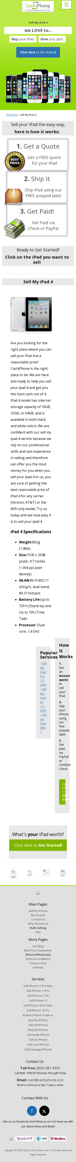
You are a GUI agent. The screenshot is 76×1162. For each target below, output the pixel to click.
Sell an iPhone (38, 1040)
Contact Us (38, 919)
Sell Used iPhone (38, 1044)
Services (12, 115)
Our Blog (38, 946)
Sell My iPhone (38, 911)
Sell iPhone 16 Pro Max (38, 1005)
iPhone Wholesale (38, 955)
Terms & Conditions (38, 959)
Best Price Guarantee (38, 950)
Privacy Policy (38, 963)
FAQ (38, 932)
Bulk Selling (38, 928)
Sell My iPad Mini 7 (43, 723)
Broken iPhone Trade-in (38, 1015)
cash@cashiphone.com (46, 1080)
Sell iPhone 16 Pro (38, 1010)
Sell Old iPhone (38, 1025)
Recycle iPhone (38, 1030)
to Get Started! (38, 52)
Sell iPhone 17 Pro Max (38, 986)
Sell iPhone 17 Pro (38, 991)
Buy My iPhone (38, 1020)
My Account (38, 915)
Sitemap (38, 967)
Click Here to (38, 845)
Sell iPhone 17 (38, 1000)
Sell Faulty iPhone (38, 1035)
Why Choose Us (38, 923)
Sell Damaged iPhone (38, 1049)
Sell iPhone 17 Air (38, 996)
